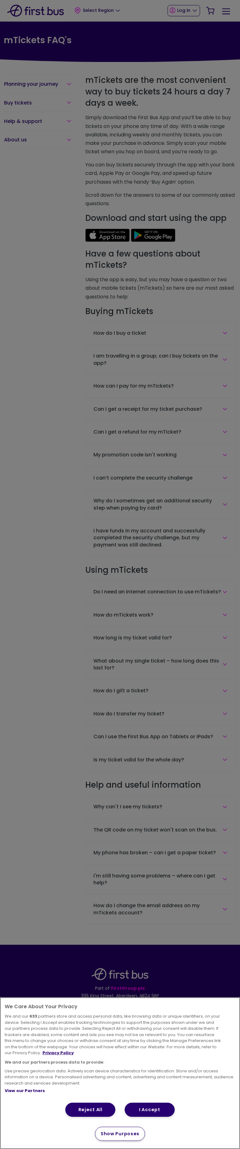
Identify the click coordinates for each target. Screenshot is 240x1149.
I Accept (149, 1109)
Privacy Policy (58, 1053)
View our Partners (25, 1091)
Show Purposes (120, 1134)
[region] (120, 1073)
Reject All (90, 1109)
